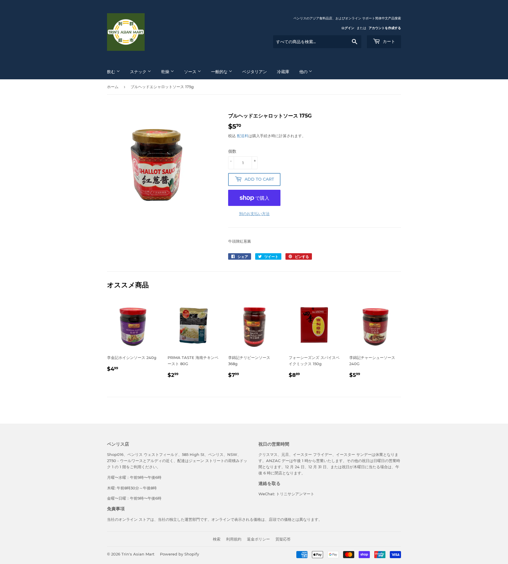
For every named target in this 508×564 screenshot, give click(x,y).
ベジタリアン (254, 71)
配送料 (242, 135)
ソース (191, 71)
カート (388, 41)
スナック (139, 71)
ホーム (112, 86)
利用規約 (233, 539)
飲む (111, 71)
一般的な (220, 71)
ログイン (347, 28)
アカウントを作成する (385, 28)
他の (304, 71)
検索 (216, 539)
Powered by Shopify (179, 554)
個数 (232, 151)
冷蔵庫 (283, 71)
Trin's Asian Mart (137, 554)
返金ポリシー (258, 539)
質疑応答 (283, 539)
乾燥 (166, 71)
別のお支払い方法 (254, 213)
